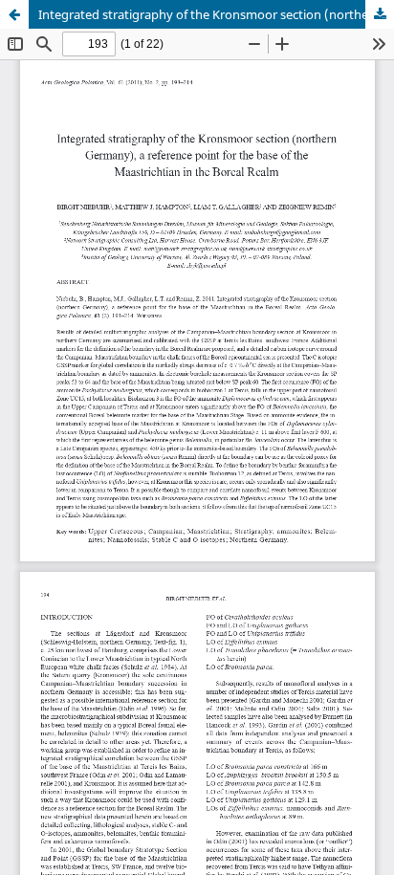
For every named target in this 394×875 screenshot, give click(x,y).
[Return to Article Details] (14, 14)
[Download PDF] (379, 14)
